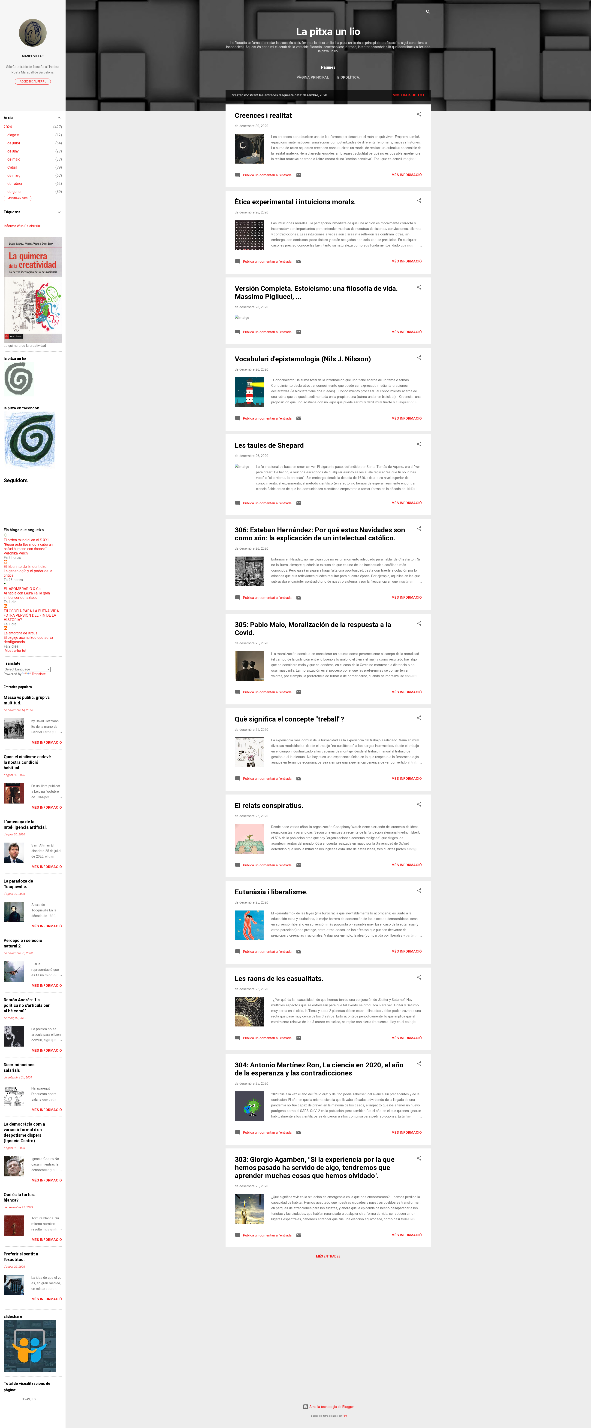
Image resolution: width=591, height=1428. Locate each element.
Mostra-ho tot (15, 651)
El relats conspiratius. (269, 805)
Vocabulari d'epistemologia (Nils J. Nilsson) (303, 359)
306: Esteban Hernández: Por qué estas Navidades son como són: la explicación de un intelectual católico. (320, 534)
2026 (8, 127)
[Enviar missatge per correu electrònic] (299, 177)
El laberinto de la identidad (25, 566)
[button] (419, 115)
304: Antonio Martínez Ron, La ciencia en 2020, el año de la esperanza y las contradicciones (319, 1069)
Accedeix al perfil (33, 81)
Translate (39, 674)
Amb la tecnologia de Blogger (331, 1407)
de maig (13, 159)
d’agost (13, 135)
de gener (14, 191)
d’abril (12, 167)
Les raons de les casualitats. (279, 978)
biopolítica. (348, 77)
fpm (345, 1415)
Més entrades (328, 1256)
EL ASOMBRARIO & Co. (22, 589)
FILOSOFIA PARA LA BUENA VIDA (31, 611)
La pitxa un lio (328, 31)
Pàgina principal (313, 77)
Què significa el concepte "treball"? (289, 719)
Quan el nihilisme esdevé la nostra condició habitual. (27, 762)
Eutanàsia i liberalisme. (271, 892)
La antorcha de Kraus (20, 633)
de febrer (14, 183)
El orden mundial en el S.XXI (26, 540)
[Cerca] (428, 13)
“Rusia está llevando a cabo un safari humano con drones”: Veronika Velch (28, 548)
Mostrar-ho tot (409, 95)
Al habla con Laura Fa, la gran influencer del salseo (27, 595)
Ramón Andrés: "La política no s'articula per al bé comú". (27, 1005)
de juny (13, 151)
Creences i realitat (263, 115)
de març (13, 175)
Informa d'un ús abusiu (22, 226)
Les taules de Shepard (269, 445)
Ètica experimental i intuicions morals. (295, 202)
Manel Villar (33, 56)
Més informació (407, 175)
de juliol (13, 143)
